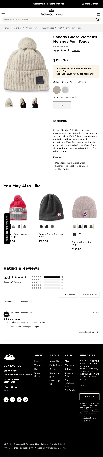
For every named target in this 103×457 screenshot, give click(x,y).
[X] (6, 399)
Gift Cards (69, 390)
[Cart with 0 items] (98, 13)
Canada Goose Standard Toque (51, 235)
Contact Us (55, 373)
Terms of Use (32, 444)
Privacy (44, 444)
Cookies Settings (57, 448)
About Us (54, 361)
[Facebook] (12, 399)
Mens (37, 361)
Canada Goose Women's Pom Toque (18, 235)
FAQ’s (67, 361)
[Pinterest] (19, 399)
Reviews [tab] (8, 301)
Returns (68, 369)
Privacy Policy (85, 421)
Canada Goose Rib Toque (81, 243)
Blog (51, 377)
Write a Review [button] (91, 294)
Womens (38, 365)
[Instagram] (25, 399)
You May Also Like (22, 186)
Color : (71, 82)
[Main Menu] (3, 14)
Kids (36, 369)
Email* (82, 385)
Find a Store (55, 365)
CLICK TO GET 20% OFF (7, 228)
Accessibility (41, 448)
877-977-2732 (10, 371)
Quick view (18, 208)
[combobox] (51, 19)
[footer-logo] (10, 359)
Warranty (69, 365)
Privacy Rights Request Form (18, 448)
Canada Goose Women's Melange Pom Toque (21, 326)
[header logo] (51, 12)
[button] (13, 226)
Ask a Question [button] (69, 294)
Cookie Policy (57, 444)
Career (52, 369)
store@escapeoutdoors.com (18, 374)
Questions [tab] (24, 301)
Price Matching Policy (69, 383)
